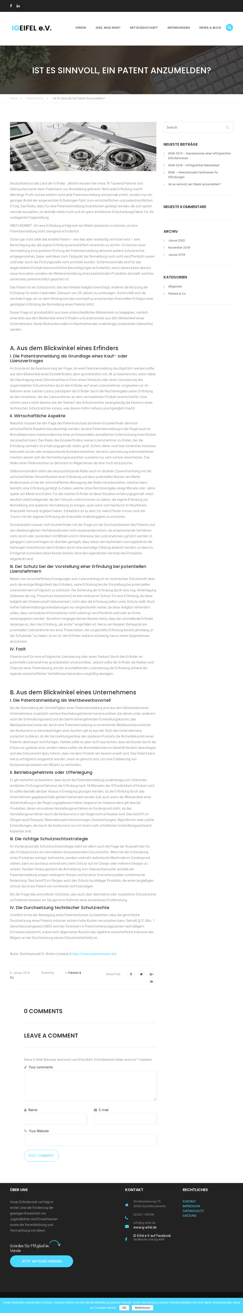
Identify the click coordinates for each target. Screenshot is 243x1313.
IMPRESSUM (191, 1206)
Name (32, 1110)
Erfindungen (179, 27)
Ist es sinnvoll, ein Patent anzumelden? (194, 184)
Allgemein (175, 286)
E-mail (103, 1110)
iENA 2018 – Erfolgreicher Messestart (194, 165)
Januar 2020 (176, 240)
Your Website (38, 1131)
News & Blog (210, 27)
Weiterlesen (142, 1307)
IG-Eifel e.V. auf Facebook (152, 1237)
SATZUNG (189, 1215)
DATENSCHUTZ (193, 1211)
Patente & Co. (35, 98)
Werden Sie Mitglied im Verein (29, 1248)
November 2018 (179, 247)
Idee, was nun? (108, 27)
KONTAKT (189, 1201)
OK (124, 1307)
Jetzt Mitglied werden (41, 1261)
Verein (80, 27)
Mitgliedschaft (144, 27)
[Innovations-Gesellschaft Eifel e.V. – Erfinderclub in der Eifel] (34, 28)
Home (14, 98)
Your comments (40, 1067)
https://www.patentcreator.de (93, 954)
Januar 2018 (176, 254)
